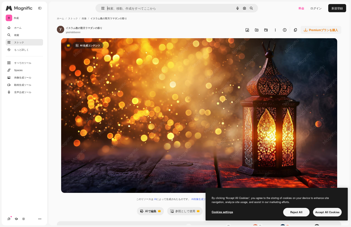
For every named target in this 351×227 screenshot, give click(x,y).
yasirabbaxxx (73, 32)
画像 (84, 18)
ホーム (60, 18)
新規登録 (337, 8)
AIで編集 (148, 212)
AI (155, 199)
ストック (73, 18)
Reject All (296, 212)
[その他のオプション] (275, 30)
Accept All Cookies (327, 212)
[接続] (9, 219)
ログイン (316, 8)
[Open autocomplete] (101, 8)
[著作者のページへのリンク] (60, 30)
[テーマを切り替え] (23, 219)
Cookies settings (222, 212)
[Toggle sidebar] (40, 8)
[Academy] (16, 219)
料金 (301, 8)
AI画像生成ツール (201, 199)
